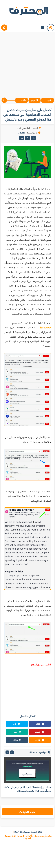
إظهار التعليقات (27, 812)
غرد (15, 723)
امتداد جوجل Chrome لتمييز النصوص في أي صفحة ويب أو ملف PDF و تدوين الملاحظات (28, 788)
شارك (38, 723)
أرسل (15, 731)
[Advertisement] (27, 62)
